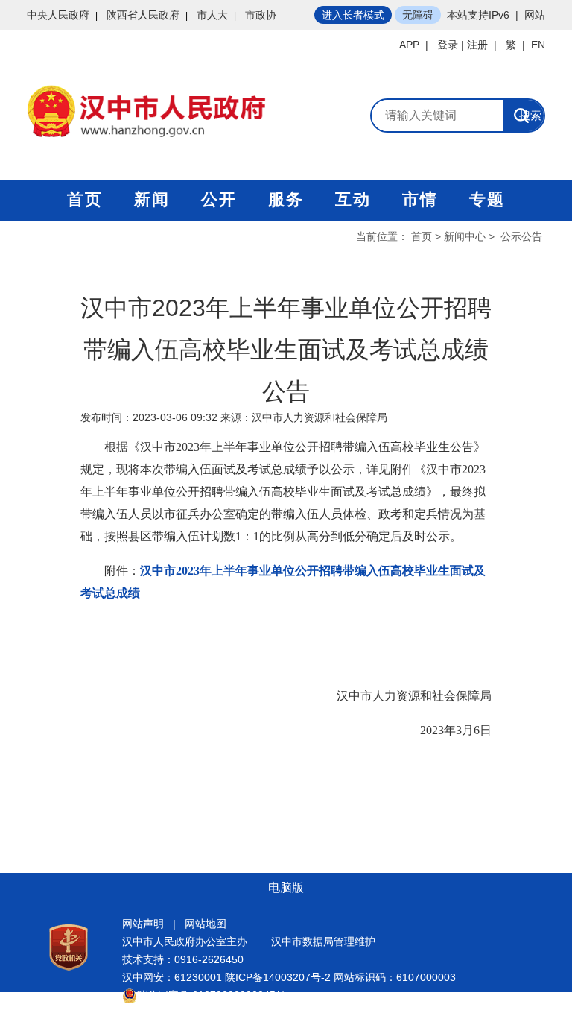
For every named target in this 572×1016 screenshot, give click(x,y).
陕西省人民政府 (143, 15)
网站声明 (143, 924)
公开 (219, 199)
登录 (447, 45)
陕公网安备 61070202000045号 (211, 995)
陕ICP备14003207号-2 (278, 977)
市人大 (212, 15)
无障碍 (417, 15)
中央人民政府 (58, 15)
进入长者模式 (353, 15)
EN (538, 45)
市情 (420, 199)
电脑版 (286, 887)
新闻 (152, 199)
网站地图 (205, 924)
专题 (487, 199)
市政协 (260, 15)
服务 (286, 199)
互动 (353, 199)
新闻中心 (465, 236)
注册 (477, 45)
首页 (85, 199)
